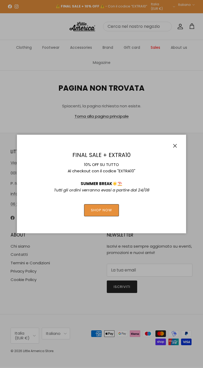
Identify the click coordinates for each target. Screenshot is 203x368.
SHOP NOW (101, 210)
